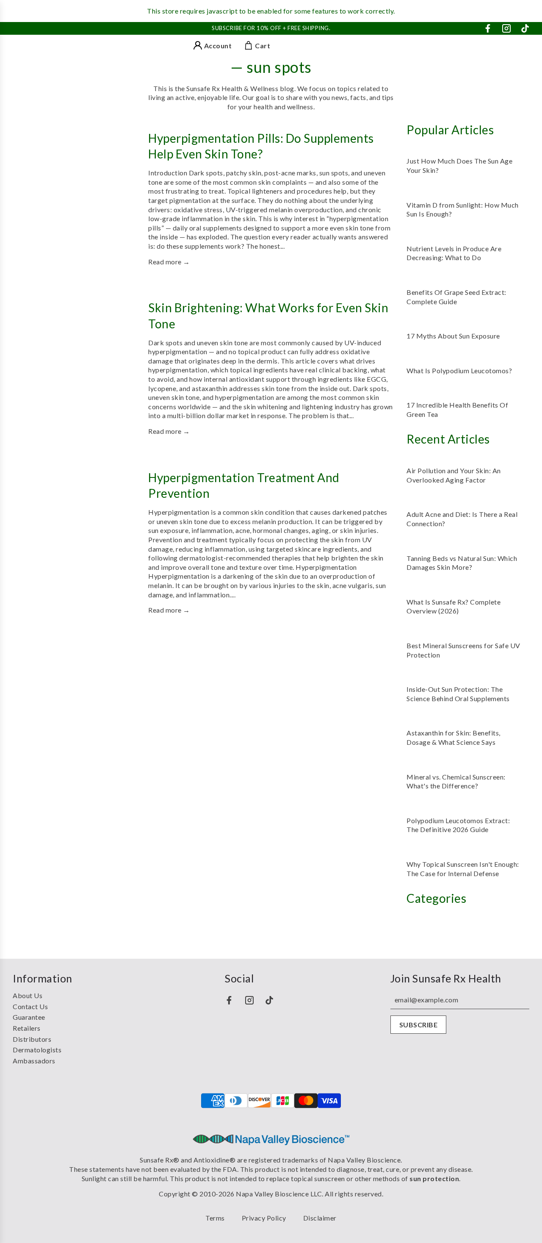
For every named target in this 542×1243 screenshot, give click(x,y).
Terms (215, 1218)
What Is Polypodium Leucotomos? (459, 370)
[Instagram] (506, 28)
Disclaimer (320, 1218)
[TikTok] (525, 28)
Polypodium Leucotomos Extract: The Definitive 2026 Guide (458, 825)
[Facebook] (487, 28)
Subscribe (418, 1025)
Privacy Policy (264, 1218)
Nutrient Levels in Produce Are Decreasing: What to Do (453, 253)
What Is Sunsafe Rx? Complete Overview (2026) (453, 606)
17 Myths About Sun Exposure (453, 336)
